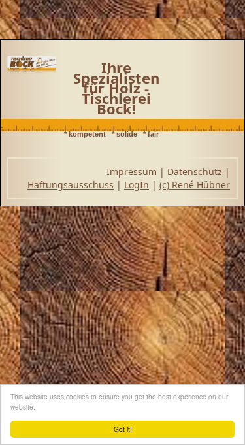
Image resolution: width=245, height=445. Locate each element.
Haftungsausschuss (70, 184)
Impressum (131, 171)
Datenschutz (194, 171)
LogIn (136, 184)
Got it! (123, 429)
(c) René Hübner (194, 184)
